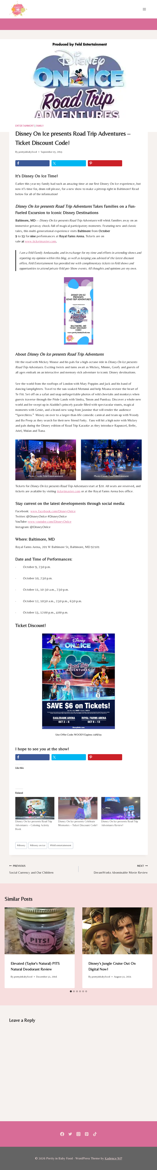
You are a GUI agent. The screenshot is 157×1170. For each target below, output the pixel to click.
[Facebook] (62, 1134)
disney (21, 845)
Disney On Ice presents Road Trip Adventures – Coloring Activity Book (33, 825)
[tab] (71, 991)
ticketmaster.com (68, 491)
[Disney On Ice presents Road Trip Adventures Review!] (120, 808)
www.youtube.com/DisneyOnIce (49, 521)
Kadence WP (113, 1158)
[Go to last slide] (11, 948)
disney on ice (37, 845)
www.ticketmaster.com (40, 241)
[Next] (145, 948)
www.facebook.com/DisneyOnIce (53, 511)
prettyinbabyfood (28, 151)
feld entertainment (60, 845)
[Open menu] (144, 9)
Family (40, 125)
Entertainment (24, 125)
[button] (45, 459)
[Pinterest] (87, 1134)
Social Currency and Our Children (31, 869)
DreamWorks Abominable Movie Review (121, 869)
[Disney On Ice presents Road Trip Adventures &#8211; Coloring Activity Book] (34, 808)
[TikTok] (95, 1134)
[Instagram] (78, 1134)
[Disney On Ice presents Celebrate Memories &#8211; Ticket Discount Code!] (77, 808)
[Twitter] (70, 1134)
